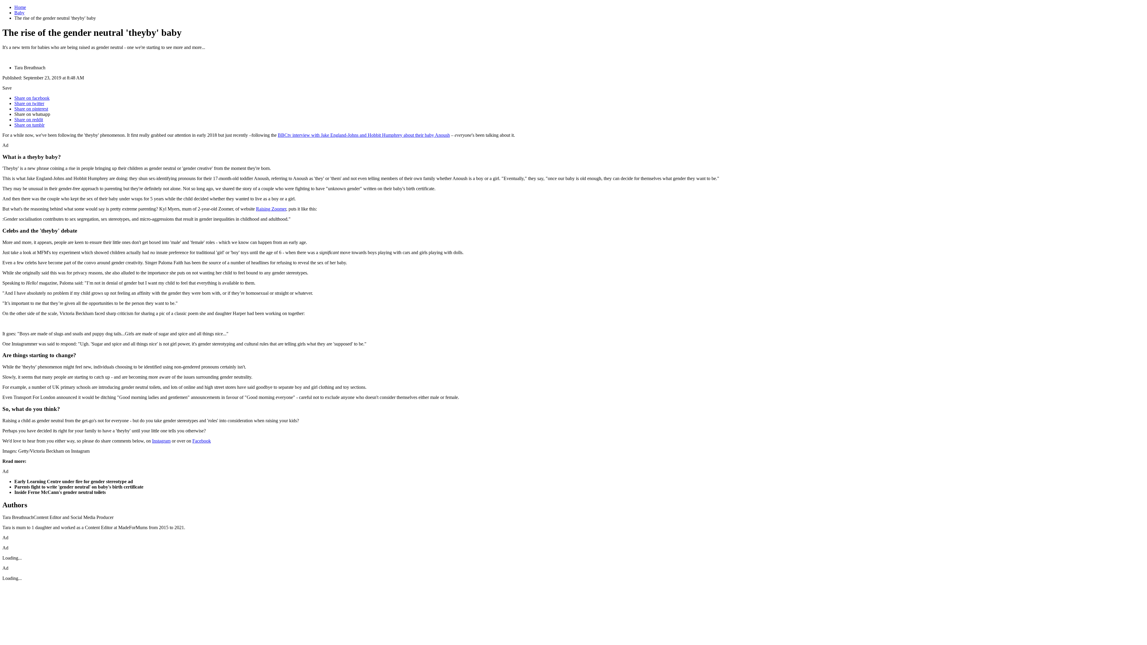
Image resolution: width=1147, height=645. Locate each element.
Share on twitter (29, 103)
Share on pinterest (31, 108)
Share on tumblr (29, 125)
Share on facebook (32, 98)
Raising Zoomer (271, 208)
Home (20, 7)
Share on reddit (28, 119)
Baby (19, 12)
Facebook (201, 440)
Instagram (161, 440)
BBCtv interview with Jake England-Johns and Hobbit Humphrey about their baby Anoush (364, 135)
